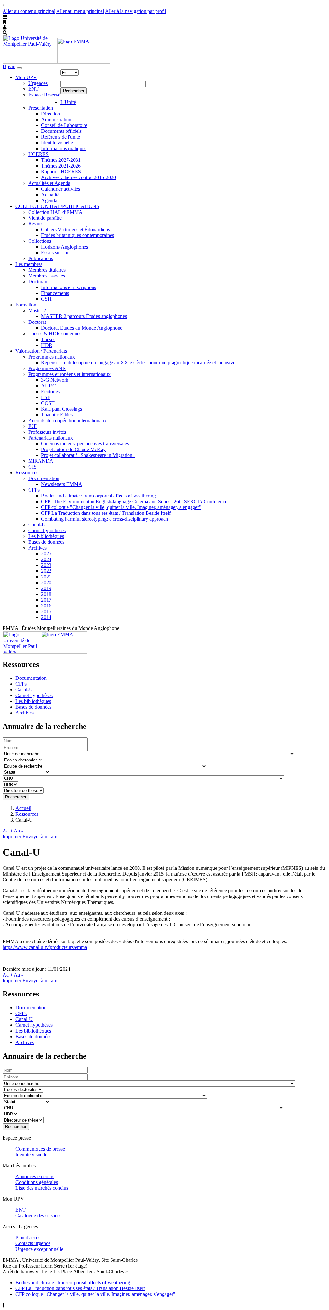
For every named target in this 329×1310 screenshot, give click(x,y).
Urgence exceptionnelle (39, 1249)
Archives (37, 547)
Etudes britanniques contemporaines (77, 235)
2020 (46, 582)
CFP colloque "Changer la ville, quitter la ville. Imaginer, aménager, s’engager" (121, 507)
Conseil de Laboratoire (64, 125)
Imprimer (12, 836)
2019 (46, 588)
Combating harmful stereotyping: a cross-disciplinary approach (104, 519)
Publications (40, 258)
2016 (46, 605)
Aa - (18, 830)
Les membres (28, 264)
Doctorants (39, 281)
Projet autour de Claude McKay (73, 449)
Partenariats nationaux (50, 438)
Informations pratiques (63, 148)
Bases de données (46, 542)
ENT (33, 89)
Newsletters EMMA (61, 484)
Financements (55, 293)
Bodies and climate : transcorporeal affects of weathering (98, 495)
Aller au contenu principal (29, 11)
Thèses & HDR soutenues (54, 333)
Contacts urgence (32, 1243)
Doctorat (37, 322)
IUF (32, 426)
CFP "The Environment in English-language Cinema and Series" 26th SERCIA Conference (134, 501)
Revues (35, 223)
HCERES (38, 154)
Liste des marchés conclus (41, 1188)
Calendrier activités (60, 189)
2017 (46, 600)
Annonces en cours (34, 1176)
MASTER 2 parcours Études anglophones (84, 316)
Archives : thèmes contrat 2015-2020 (78, 177)
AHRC (48, 385)
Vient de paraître (45, 218)
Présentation (40, 108)
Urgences (38, 83)
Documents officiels (61, 131)
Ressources (26, 472)
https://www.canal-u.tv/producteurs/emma (45, 947)
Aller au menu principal (80, 11)
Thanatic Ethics (57, 414)
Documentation (43, 478)
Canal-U (37, 524)
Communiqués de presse (40, 1148)
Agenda (49, 200)
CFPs (34, 490)
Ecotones (50, 391)
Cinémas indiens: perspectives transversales (85, 443)
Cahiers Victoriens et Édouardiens (75, 229)
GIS (32, 466)
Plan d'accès (27, 1237)
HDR (46, 345)
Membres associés (46, 275)
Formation (25, 304)
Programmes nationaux (51, 356)
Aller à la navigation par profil (135, 11)
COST (48, 403)
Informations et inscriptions (68, 287)
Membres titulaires (47, 270)
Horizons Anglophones (64, 247)
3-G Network (54, 380)
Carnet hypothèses (47, 530)
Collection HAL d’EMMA (55, 212)
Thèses (48, 339)
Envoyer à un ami (40, 836)
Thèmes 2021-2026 (61, 165)
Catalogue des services (38, 1215)
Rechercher (73, 90)
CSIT (46, 299)
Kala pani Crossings (61, 409)
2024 (46, 559)
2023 (46, 565)
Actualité (50, 194)
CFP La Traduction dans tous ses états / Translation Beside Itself (106, 513)
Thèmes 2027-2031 (61, 160)
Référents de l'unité (60, 137)
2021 (46, 576)
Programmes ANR (47, 368)
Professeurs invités (47, 432)
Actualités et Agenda (49, 183)
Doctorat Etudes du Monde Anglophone (81, 328)
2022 (46, 571)
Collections (39, 241)
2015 (46, 611)
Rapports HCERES (61, 171)
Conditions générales (36, 1182)
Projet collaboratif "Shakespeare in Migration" (88, 455)
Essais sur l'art (55, 252)
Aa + (8, 830)
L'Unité (68, 102)
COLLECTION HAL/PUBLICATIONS (57, 206)
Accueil (23, 808)
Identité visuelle (57, 142)
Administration (56, 119)
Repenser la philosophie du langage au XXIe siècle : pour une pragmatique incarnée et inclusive (138, 362)
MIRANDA (40, 461)
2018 (46, 594)
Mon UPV (26, 77)
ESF (45, 397)
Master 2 (37, 310)
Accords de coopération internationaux (67, 420)
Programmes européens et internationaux (69, 374)
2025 (46, 553)
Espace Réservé (44, 94)
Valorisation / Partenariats (41, 351)
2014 (46, 617)
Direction (50, 113)
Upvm (9, 66)
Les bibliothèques (46, 536)
